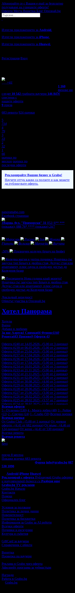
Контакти (8, 492)
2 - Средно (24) (18, 414)
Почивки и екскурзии (17, 530)
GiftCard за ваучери (15, 541)
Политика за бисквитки (18, 518)
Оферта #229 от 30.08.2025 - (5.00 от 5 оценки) (35, 385)
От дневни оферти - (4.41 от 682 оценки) (34, 423)
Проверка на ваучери (17, 556)
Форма (40, 462)
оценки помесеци (9, 159)
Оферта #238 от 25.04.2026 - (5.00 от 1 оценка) (35, 351)
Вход (24, 58)
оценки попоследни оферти (15, 163)
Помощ (7, 496)
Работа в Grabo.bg (14, 578)
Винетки (8, 552)
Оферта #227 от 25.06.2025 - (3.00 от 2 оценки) (35, 392)
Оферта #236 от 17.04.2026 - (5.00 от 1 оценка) (35, 359)
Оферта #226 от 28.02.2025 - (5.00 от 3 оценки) (35, 396)
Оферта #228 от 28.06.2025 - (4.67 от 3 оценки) (35, 389)
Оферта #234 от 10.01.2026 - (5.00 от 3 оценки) (35, 366)
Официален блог (14, 500)
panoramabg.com (13, 212)
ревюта (10, 112)
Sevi (5, 443)
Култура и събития (15, 533)
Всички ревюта (13, 433)
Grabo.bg (11, 582)
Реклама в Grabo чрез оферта (22, 563)
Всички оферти (13, 526)
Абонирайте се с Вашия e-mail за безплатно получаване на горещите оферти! (32, 5)
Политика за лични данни (20, 511)
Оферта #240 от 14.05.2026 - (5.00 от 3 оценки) (35, 344)
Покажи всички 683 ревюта (21, 458)
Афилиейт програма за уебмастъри (26, 567)
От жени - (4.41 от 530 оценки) (42, 429)
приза (7, 105)
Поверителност (13, 515)
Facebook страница (15, 215)
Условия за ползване (16, 507)
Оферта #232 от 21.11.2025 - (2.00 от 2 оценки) (35, 374)
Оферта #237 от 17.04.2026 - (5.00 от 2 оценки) (35, 355)
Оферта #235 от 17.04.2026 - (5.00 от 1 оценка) (35, 362)
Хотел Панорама (27, 311)
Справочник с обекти (17, 545)
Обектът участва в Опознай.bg (23, 301)
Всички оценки (61, 414)
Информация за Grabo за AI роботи (27, 522)
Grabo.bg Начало (13, 488)
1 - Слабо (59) (39, 414)
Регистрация (11, 58)
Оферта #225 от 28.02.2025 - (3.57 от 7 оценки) (35, 400)
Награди (8, 575)
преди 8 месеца (12, 455)
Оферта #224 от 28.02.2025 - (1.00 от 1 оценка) (35, 404)
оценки (27, 112)
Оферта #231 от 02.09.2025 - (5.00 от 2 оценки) (35, 377)
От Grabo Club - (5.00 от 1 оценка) (26, 421)
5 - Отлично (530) (14, 410)
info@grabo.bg (56, 462)
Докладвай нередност (17, 297)
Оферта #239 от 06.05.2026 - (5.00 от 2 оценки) (35, 347)
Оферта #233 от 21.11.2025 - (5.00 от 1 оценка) (34, 370)
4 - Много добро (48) (42, 410)
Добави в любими (14, 329)
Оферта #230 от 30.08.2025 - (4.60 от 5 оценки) (35, 381)
